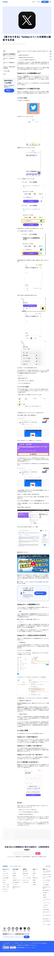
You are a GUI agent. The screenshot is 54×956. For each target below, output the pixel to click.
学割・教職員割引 (16, 882)
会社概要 (14, 873)
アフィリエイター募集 (26, 877)
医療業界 (34, 884)
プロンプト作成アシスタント (47, 916)
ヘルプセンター (25, 875)
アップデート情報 (6, 884)
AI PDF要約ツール (46, 892)
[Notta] (5, 2)
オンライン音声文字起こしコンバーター (47, 872)
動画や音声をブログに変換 (47, 888)
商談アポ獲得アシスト (47, 918)
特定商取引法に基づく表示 (16, 887)
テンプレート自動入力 (47, 924)
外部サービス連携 (6, 886)
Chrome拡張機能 (5, 877)
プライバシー (11, 856)
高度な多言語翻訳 (46, 909)
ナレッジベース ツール (47, 902)
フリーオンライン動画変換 (47, 877)
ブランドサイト (5, 891)
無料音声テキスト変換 (47, 874)
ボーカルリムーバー (46, 882)
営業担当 (34, 873)
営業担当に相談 (25, 873)
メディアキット (15, 884)
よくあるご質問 (25, 882)
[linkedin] (50, 54)
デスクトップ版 (5, 873)
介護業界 (34, 882)
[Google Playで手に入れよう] (13, 947)
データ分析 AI (45, 905)
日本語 (48, 866)
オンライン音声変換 (46, 880)
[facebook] (50, 56)
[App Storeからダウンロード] (6, 947)
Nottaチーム (15, 877)
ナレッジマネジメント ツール (47, 900)
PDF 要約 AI (45, 897)
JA (34, 1)
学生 (33, 875)
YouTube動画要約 (46, 884)
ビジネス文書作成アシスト (47, 922)
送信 (37, 853)
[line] (50, 59)
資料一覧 (4, 882)
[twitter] (50, 51)
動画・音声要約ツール (47, 890)
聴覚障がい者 (35, 877)
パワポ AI (44, 907)
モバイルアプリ (5, 875)
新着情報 (14, 875)
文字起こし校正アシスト (47, 912)
